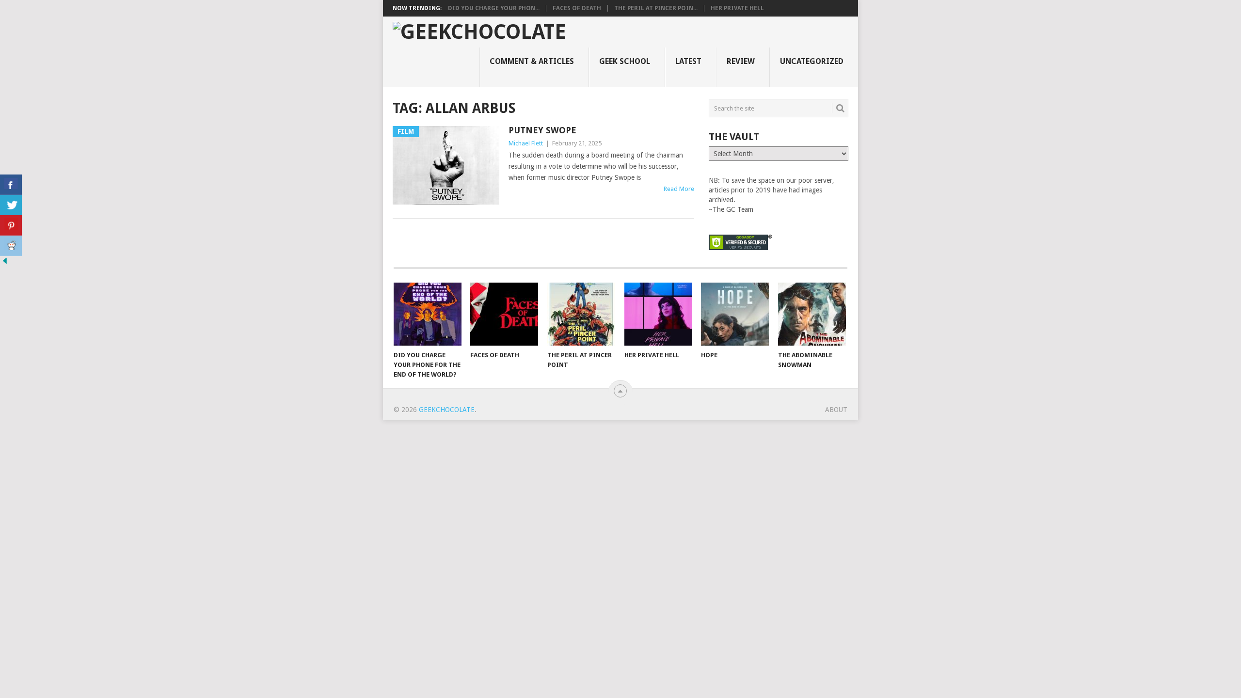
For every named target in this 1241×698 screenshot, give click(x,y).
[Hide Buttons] (5, 263)
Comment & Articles (532, 61)
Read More (679, 188)
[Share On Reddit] (11, 246)
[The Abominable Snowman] (812, 314)
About (836, 409)
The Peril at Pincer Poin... (656, 8)
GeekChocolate (447, 409)
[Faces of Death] (504, 314)
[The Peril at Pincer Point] (581, 314)
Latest (688, 61)
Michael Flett (526, 143)
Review (741, 61)
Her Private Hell (737, 8)
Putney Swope (542, 130)
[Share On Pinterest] (11, 225)
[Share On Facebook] (11, 184)
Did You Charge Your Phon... (494, 8)
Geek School (624, 61)
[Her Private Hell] (658, 314)
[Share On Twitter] (11, 205)
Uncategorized (811, 61)
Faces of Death (577, 8)
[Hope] (735, 314)
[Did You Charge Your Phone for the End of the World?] (427, 314)
